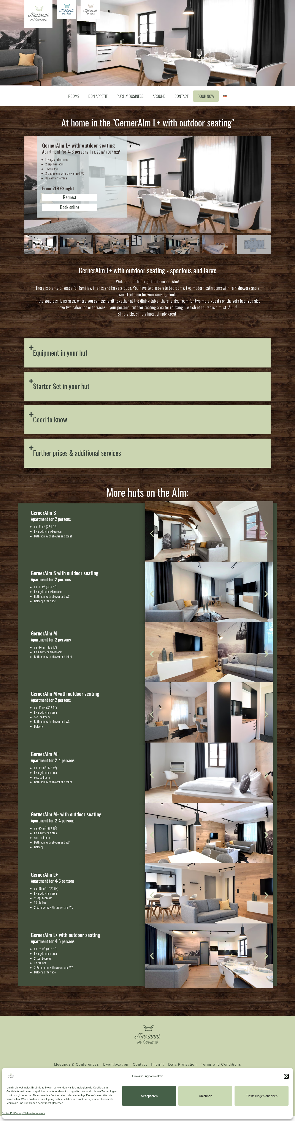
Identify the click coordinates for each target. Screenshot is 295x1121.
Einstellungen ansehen (262, 1096)
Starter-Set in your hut (61, 386)
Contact (181, 96)
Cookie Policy (9, 1113)
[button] (286, 1076)
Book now (206, 96)
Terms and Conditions (221, 1064)
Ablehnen (205, 1096)
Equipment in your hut (60, 352)
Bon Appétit (98, 96)
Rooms (73, 96)
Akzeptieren (149, 1096)
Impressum (38, 1113)
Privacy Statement (24, 1113)
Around (159, 96)
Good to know (50, 419)
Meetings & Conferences (76, 1064)
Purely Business (130, 96)
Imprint (157, 1064)
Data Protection (182, 1064)
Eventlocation (115, 1064)
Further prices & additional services (77, 453)
